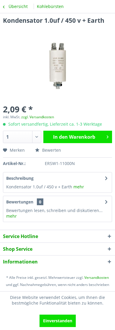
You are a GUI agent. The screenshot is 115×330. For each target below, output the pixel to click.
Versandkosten (96, 277)
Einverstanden (57, 320)
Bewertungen (19, 202)
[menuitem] (50, 6)
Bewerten (51, 150)
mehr (78, 187)
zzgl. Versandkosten (37, 116)
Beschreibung (20, 178)
